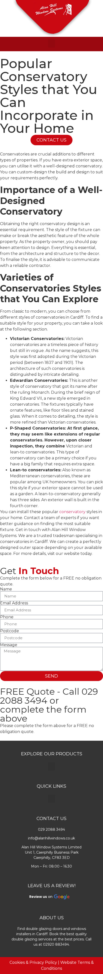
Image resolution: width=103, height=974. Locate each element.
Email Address (14, 603)
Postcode (9, 631)
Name (6, 589)
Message (8, 645)
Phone (7, 617)
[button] (51, 43)
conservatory (72, 511)
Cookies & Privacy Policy (33, 962)
